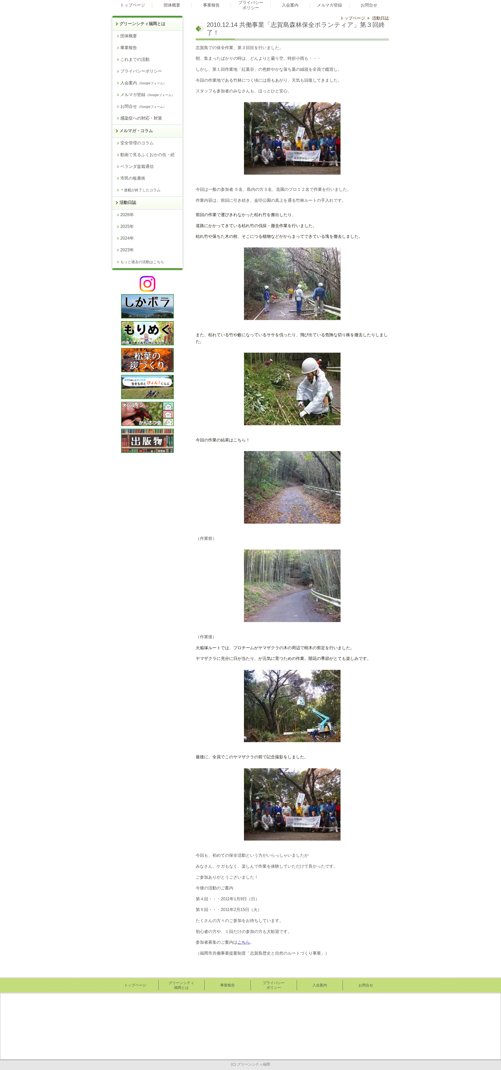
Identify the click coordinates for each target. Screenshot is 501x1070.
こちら (243, 942)
